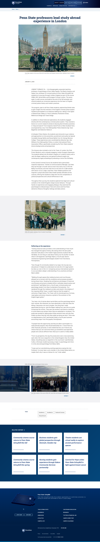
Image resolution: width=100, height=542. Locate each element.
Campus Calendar (68, 521)
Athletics (41, 518)
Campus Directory (63, 5)
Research (66, 512)
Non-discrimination (45, 533)
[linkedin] (21, 509)
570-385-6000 (63, 528)
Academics (49, 5)
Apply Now (73, 2)
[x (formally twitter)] (23, 509)
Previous (28, 378)
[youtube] (26, 509)
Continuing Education (69, 509)
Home (13, 9)
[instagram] (29, 509)
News (17, 9)
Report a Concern (59, 2)
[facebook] (18, 509)
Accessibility (53, 533)
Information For (71, 5)
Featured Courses (59, 412)
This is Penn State (43, 509)
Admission (41, 515)
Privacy (39, 533)
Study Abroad (42, 415)
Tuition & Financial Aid (69, 515)
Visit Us (67, 2)
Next (72, 378)
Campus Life (41, 521)
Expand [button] (72, 76)
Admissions (55, 5)
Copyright (58, 533)
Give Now (79, 2)
